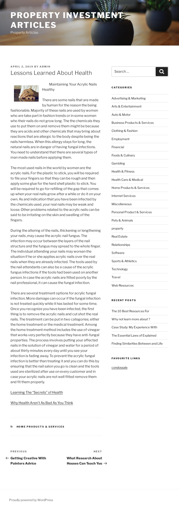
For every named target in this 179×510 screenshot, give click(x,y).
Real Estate (119, 236)
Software (118, 253)
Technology (120, 269)
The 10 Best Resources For (130, 311)
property (117, 228)
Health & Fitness (123, 171)
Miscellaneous (122, 204)
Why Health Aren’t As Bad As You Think (41, 403)
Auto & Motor (121, 114)
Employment (120, 139)
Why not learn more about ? (131, 319)
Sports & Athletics (124, 261)
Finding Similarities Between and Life (137, 343)
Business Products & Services (133, 122)
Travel (116, 277)
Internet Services (124, 196)
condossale (119, 367)
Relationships (121, 245)
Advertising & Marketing (129, 98)
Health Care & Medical (127, 179)
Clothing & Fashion (125, 131)
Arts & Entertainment (126, 106)
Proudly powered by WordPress (31, 500)
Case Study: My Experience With (134, 327)
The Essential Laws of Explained (134, 335)
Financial (118, 147)
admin (45, 66)
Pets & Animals (122, 220)
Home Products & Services (41, 426)
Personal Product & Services (132, 212)
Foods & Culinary (123, 155)
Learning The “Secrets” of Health (36, 392)
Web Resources (123, 285)
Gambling (118, 163)
